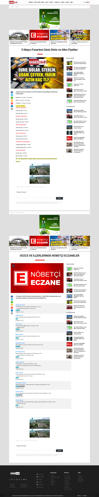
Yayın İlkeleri (12, 485)
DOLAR (18, 106)
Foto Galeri (41, 474)
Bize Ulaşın (40, 487)
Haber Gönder (24, 487)
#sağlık (17, 440)
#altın (22, 186)
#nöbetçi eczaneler (33, 440)
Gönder (59, 198)
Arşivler (40, 482)
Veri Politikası (12, 487)
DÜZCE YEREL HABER (39, 2)
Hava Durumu (67, 475)
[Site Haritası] (25, 479)
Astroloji (80, 481)
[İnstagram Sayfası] (15, 479)
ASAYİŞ (67, 2)
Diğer (71, 2)
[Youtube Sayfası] (17, 479)
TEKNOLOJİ (57, 2)
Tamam (85, 495)
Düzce (25, 317)
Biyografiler (80, 478)
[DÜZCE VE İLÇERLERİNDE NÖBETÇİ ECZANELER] (37, 278)
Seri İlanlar (66, 486)
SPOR (46, 2)
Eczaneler (66, 480)
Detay (79, 495)
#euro (44, 186)
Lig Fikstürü (66, 481)
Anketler (80, 477)
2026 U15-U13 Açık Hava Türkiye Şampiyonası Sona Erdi (79, 79)
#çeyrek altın (27, 186)
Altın (19, 158)
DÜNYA (62, 2)
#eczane (26, 440)
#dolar (32, 186)
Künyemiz (40, 484)
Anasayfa (12, 6)
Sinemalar (66, 484)
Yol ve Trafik (67, 477)
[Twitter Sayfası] (13, 479)
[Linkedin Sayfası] (20, 479)
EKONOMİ (17, 6)
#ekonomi (18, 186)
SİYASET (51, 2)
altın (20, 110)
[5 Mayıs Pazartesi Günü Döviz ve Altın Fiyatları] (37, 72)
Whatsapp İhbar (24, 485)
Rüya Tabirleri (81, 480)
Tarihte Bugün (67, 483)
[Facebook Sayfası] (10, 479)
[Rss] (22, 479)
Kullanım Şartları (24, 484)
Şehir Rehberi (67, 487)
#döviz (36, 186)
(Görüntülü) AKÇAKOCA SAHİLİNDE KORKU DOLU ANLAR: (79, 133)
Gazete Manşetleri (68, 489)
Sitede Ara (80, 475)
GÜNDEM (30, 2)
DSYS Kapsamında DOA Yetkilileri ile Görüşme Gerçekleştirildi (79, 151)
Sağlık (24, 325)
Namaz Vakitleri (67, 478)
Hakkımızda (12, 484)
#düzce (40, 186)
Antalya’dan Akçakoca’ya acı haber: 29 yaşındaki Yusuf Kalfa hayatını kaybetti (80, 96)
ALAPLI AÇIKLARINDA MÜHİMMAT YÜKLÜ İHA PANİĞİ (79, 74)
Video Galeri (41, 476)
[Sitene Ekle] (27, 479)
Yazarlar (40, 479)
